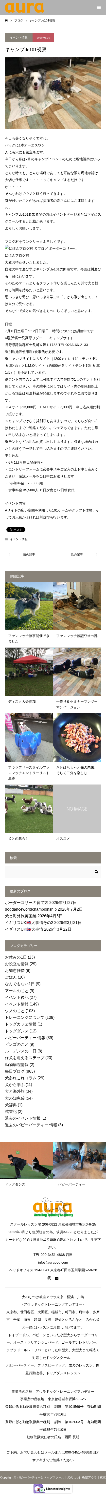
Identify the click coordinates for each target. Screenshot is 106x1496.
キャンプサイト (61, 338)
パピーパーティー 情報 (25, 1038)
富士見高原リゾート (30, 338)
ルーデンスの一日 (20, 1051)
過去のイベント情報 (22, 1118)
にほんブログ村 (17, 255)
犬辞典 (11, 1105)
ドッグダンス (17, 1031)
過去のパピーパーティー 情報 (31, 1125)
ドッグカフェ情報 (20, 1024)
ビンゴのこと (17, 1044)
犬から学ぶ (15, 1085)
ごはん (11, 977)
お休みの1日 (16, 957)
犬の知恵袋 (15, 1098)
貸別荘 (41, 421)
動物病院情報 (17, 1065)
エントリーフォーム (23, 469)
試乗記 (11, 1111)
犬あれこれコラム (20, 1078)
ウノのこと (15, 1011)
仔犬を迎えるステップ (24, 1058)
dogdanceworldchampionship (31, 909)
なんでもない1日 (20, 984)
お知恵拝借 (15, 970)
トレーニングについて (24, 1017)
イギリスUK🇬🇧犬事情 (24, 929)
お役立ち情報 (17, 964)
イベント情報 (19, 37)
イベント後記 (17, 997)
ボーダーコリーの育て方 (26, 903)
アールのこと (17, 991)
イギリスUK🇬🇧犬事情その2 (29, 923)
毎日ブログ (15, 1071)
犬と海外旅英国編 (20, 916)
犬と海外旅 (15, 1091)
